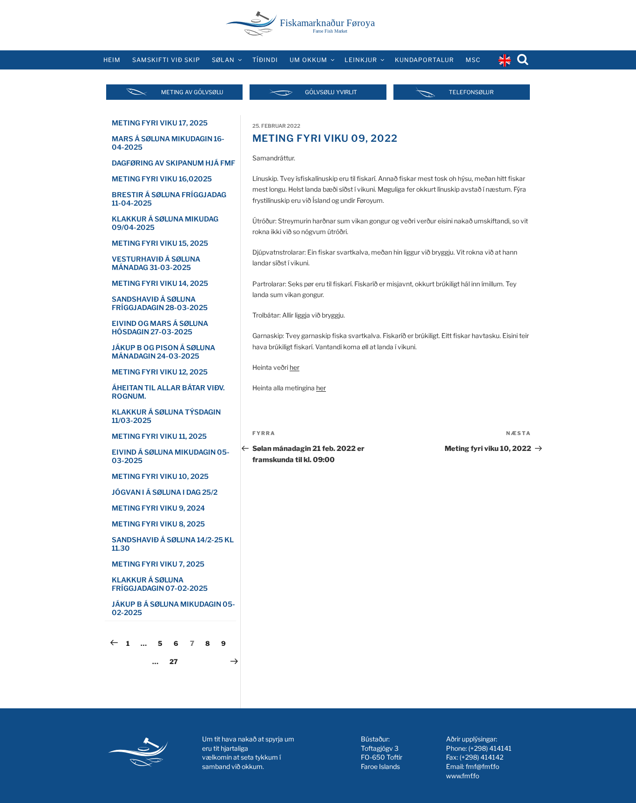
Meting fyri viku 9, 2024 (158, 508)
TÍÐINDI (265, 59)
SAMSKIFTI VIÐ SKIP (166, 59)
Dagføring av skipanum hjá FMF (173, 163)
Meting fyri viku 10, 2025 (160, 476)
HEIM (112, 59)
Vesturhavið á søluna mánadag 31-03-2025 (156, 263)
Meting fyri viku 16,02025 (162, 179)
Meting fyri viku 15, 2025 (160, 243)
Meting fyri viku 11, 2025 (159, 436)
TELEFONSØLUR (471, 92)
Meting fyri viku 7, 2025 (158, 564)
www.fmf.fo (462, 776)
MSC (473, 59)
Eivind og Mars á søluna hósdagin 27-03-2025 (160, 327)
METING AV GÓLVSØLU (192, 92)
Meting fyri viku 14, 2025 (160, 283)
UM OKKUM (308, 59)
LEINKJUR (361, 59)
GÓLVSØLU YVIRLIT (331, 92)
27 (176, 661)
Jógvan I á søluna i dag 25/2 (164, 492)
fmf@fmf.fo (482, 766)
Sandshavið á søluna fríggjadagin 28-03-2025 (160, 303)
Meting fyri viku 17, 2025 (160, 123)
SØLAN (223, 59)
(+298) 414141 (490, 748)
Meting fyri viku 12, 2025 (160, 372)
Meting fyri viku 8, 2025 (158, 524)
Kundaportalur (424, 59)
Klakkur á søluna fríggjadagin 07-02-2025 (160, 584)
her (294, 367)
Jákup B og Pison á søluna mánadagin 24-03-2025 (163, 352)
